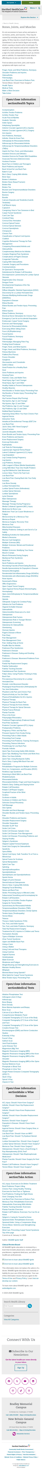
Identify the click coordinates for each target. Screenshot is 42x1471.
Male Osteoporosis (9, 499)
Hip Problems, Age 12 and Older (14, 409)
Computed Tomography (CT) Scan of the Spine (20, 1025)
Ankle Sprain (7, 123)
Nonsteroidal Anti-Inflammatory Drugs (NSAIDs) (20, 573)
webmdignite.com (9, 1288)
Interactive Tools (8, 419)
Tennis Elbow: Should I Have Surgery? (17, 1167)
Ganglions (6, 360)
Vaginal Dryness (8, 954)
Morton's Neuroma (9, 537)
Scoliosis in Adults (9, 797)
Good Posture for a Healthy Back (14, 367)
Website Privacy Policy (30, 1457)
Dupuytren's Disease (10, 300)
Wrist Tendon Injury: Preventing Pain (16, 978)
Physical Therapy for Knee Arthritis (15, 705)
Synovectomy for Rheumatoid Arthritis (16, 906)
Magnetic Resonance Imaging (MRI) (16, 1051)
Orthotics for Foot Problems (12, 604)
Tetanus (5, 918)
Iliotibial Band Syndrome (11, 411)
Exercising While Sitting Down (13, 329)
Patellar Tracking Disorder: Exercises (16, 1207)
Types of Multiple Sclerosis (12, 936)
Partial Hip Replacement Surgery (14, 663)
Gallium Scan (7, 1041)
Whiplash (5, 970)
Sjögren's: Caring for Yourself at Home (16, 1217)
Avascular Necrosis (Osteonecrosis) (16, 159)
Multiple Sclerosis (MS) (11, 542)
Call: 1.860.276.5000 (12, 1415)
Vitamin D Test (7, 1082)
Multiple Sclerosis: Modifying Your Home (17, 550)
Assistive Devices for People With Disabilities (19, 156)
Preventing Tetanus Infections (13, 743)
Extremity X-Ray (8, 1036)
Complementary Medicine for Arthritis (16, 251)
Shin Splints (7, 808)
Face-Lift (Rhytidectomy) (11, 331)
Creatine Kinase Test (10, 1028)
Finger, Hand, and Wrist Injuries (14, 347)
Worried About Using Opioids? (13, 972)
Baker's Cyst (7, 172)
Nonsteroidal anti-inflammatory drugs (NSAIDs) (20, 576)
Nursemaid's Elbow (9, 581)
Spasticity (6, 849)
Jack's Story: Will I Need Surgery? (15, 427)
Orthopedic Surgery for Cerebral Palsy (16, 602)
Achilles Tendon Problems (12, 112)
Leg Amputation (8, 455)
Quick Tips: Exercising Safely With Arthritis (18, 751)
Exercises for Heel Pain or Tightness (16, 1191)
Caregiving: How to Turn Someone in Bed (18, 210)
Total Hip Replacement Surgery (14, 929)
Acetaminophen (8, 110)
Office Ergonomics (9, 584)
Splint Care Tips (8, 864)
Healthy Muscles (8, 388)
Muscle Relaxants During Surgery (15, 555)
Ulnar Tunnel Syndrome (11, 939)
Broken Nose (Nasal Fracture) (13, 182)
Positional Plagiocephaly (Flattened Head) (18, 720)
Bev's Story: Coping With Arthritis (14, 174)
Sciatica (5, 795)
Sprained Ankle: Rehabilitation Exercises (17, 1220)
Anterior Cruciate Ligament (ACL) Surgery (18, 130)
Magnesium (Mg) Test (10, 1048)
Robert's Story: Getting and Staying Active (18, 784)
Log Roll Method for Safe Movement (16, 470)
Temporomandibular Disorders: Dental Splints (19, 911)
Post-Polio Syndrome (10, 723)
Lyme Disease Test (9, 1046)
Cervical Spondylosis (10, 228)
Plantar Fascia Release (11, 710)
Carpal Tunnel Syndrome (11, 213)
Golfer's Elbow (7, 365)
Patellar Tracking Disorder (12, 669)
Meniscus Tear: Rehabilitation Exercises (17, 1202)
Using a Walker (8, 947)
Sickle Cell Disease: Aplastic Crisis (15, 831)
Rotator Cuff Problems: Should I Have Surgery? (20, 1164)
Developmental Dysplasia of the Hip (16, 285)
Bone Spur (6, 177)
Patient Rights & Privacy (14, 1454)
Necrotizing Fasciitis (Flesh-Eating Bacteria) (19, 566)
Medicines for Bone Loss (11, 509)
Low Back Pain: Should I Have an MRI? (17, 1133)
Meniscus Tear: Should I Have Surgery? (17, 1146)
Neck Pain (6, 560)
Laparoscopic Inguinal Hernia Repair (16, 450)
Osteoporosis (7, 615)
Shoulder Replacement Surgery (14, 821)
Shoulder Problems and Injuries (14, 72)
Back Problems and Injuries (12, 166)
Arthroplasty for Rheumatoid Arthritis (16, 141)
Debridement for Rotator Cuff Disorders (17, 272)
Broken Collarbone (9, 179)
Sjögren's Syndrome (10, 841)
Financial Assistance (14, 1452)
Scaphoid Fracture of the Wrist (13, 792)
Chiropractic (7, 231)
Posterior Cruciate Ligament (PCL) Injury (17, 725)
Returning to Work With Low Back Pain (17, 774)
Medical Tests (7, 88)
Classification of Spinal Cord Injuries (16, 236)
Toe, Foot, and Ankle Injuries (13, 924)
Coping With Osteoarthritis (12, 262)
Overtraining (7, 627)
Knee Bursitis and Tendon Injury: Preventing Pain (21, 434)
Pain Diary (6, 635)
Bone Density (7, 1005)
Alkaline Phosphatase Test (12, 994)
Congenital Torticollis (10, 259)
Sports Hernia (7, 877)
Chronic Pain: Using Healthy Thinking (16, 1189)
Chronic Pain (7, 233)
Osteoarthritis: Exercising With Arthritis (16, 1204)
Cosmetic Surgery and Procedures (15, 264)
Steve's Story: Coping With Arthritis (15, 885)
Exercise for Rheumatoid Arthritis (14, 326)
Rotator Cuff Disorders (10, 787)
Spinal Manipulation (10, 862)
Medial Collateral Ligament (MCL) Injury (17, 506)
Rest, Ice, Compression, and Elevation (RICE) (19, 769)
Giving (31, 2)
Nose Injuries (7, 578)
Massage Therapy (9, 501)
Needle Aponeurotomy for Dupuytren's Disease (20, 568)
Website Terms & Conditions (13, 1457)
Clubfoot (5, 239)
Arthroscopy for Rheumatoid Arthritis (16, 143)
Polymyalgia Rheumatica (11, 718)
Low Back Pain (8, 475)
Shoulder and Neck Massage (13, 810)
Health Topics (7, 85)
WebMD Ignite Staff (15, 1240)
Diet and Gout (7, 288)
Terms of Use (7, 1278)
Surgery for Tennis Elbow (11, 903)
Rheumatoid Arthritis (10, 779)
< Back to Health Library (10, 23)
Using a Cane (7, 944)
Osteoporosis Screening (11, 622)
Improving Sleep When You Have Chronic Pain (20, 414)
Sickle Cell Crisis (8, 828)
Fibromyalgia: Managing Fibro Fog (15, 342)
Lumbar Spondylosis (10, 494)
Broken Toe (6, 187)
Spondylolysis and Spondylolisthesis (16, 875)
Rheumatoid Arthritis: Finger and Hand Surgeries (20, 782)
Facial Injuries (7, 334)
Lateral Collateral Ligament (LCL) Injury (17, 452)
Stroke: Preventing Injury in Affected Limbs (18, 893)
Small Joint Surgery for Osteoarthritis (16, 846)
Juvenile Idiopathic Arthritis (12, 432)
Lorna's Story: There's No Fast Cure (16, 473)
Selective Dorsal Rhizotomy (12, 803)
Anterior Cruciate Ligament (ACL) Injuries (18, 128)
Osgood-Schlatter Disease (12, 607)
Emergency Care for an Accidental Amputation (19, 318)
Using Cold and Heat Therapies (14, 949)
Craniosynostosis (9, 267)
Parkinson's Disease (10, 651)
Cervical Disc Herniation (11, 221)
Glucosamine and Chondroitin (13, 362)
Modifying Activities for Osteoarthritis (16, 535)
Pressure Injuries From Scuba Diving (16, 733)
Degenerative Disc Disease (12, 280)
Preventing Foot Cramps (11, 738)
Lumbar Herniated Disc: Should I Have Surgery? (20, 1141)
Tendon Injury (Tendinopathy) (13, 913)
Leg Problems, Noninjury (11, 463)
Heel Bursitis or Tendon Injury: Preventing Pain (20, 391)
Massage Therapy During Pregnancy (16, 504)
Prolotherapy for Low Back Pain (14, 746)
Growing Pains (8, 375)
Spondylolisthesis (9, 872)
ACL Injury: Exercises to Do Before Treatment (19, 1184)
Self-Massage (7, 805)
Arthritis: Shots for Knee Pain (13, 138)
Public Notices (21, 1459)
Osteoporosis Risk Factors (12, 617)
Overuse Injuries (8, 630)
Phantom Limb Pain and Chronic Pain (16, 692)
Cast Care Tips (8, 215)
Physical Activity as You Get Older (15, 694)
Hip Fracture (7, 396)
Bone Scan (6, 1010)
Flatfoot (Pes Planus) (10, 354)
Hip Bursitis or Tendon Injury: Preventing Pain (19, 393)
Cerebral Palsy (8, 218)
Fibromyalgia (7, 78)
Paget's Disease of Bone (11, 633)
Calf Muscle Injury (9, 205)
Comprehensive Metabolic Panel (14, 1015)
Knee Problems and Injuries (12, 437)
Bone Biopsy (7, 1002)
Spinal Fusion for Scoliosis (12, 859)
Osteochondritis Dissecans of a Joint (16, 612)
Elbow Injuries (7, 311)
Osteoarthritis (7, 75)
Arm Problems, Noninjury (11, 136)
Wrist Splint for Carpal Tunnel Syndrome (17, 975)
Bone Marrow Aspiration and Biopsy (16, 1007)
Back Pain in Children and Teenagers (16, 164)
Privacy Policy (21, 1278)
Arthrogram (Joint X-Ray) (11, 997)
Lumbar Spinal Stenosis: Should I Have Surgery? (21, 1144)
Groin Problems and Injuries (13, 372)
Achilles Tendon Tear (10, 115)
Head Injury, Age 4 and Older (13, 383)
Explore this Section (28, 17)
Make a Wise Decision (10, 91)
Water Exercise (8, 960)
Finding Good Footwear (11, 344)
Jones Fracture (8, 429)
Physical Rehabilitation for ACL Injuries (17, 697)
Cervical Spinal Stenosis (11, 226)
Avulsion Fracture (9, 161)
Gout (4, 370)
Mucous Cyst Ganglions (11, 540)
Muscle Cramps (8, 553)
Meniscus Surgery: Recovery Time (15, 522)
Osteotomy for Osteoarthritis (12, 625)
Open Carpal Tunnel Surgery (13, 586)
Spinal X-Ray (7, 1079)
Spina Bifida (7, 851)
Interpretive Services (23, 1434)
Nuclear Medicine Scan (11, 1064)
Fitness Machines (9, 352)
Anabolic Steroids (9, 120)
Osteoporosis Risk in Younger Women (16, 620)
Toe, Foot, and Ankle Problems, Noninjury (18, 926)
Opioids (5, 599)
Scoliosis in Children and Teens (14, 800)
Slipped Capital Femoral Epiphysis (15, 844)
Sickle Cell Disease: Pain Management (17, 833)
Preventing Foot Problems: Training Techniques (20, 741)
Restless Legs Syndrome (11, 772)
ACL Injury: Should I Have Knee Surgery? (18, 1103)
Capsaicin (6, 208)
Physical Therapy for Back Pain (14, 702)
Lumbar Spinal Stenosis (11, 491)
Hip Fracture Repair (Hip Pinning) (15, 398)
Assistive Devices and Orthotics (14, 154)
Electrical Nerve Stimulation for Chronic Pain (19, 316)
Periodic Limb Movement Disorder (15, 684)
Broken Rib (6, 185)
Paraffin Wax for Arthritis (11, 645)
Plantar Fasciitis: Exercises (12, 1209)
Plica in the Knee (8, 715)
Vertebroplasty (7, 957)
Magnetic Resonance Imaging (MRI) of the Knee (20, 1054)
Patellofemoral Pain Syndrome (14, 671)
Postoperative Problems (11, 728)
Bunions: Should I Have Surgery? (15, 1121)
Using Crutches (8, 952)
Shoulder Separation (10, 823)
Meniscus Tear (7, 524)
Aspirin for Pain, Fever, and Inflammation (17, 151)
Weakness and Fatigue (11, 962)
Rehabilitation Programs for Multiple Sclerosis (19, 766)
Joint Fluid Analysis (9, 1043)
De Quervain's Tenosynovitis (13, 269)
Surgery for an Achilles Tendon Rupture (17, 900)
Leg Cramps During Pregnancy (14, 457)
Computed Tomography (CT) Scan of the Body (19, 1018)
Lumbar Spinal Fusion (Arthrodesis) (15, 488)
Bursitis (5, 197)
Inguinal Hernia (8, 416)
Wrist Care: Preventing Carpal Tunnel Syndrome (20, 1230)
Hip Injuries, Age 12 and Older (13, 403)
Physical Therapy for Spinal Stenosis (16, 707)
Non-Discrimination (29, 1454)
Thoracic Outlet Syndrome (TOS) (14, 921)
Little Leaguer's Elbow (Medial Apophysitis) (18, 465)
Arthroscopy (6, 1000)
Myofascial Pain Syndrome (12, 558)
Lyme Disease (7, 496)
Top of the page (8, 1233)
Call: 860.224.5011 (12, 1430)
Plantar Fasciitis (8, 712)
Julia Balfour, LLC (24, 1465)
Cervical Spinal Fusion (11, 223)
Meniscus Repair (8, 519)
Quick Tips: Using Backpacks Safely (16, 759)
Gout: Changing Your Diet (12, 1197)
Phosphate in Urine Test (11, 1069)
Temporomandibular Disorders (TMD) (16, 908)
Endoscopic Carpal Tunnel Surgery (15, 321)
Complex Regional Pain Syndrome (15, 254)
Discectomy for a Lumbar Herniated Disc (17, 293)
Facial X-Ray (7, 1038)
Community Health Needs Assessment (21, 1449)
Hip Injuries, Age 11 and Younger (14, 401)
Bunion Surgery (8, 192)
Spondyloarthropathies (11, 869)
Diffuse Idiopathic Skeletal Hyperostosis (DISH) (20, 290)
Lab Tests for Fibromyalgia (12, 447)
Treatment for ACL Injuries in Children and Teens (20, 931)
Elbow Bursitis (7, 303)
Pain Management (9, 638)
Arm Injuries (6, 133)
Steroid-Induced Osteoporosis (13, 882)
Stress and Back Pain (10, 890)
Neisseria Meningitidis (10, 571)
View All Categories (11, 1319)
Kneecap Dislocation (10, 442)
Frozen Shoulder (8, 357)
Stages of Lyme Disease (11, 880)
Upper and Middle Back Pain (13, 942)
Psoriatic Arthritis (8, 748)
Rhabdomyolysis (8, 777)
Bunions (5, 195)
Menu (33, 8)
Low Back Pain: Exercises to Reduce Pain (18, 80)
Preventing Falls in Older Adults (14, 736)
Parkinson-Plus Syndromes (12, 648)
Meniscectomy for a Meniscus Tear (15, 517)
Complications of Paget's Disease (15, 257)
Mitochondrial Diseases (11, 527)
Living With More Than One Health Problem (19, 468)
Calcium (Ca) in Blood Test (12, 1012)
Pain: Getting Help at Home (12, 643)
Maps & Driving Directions (28, 1415)
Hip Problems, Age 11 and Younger (15, 406)
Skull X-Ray (6, 1077)
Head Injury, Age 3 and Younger (14, 380)
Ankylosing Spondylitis (11, 125)
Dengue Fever (7, 282)
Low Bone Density (9, 483)
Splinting (5, 867)
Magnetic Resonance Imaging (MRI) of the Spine (20, 1061)
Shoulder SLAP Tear (10, 826)
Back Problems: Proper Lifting (13, 1186)
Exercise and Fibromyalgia (12, 324)
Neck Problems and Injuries (12, 563)
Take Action (6, 93)
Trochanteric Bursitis (10, 934)
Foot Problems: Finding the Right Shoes (17, 1194)
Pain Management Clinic (11, 640)
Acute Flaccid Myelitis (10, 118)
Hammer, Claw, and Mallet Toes (14, 378)
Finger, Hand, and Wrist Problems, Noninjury (19, 70)
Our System (11, 2)
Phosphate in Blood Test (11, 1066)
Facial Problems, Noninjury (12, 336)
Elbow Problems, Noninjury (12, 313)
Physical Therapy (9, 700)
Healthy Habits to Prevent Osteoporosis (17, 385)
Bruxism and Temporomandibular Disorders (18, 190)
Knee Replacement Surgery (12, 439)
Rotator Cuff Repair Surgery (12, 790)
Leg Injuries (6, 460)
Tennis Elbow (7, 916)
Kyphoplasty (7, 445)
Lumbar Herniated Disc (11, 486)
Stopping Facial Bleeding (12, 888)
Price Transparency (28, 1452)
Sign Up (20, 1368)
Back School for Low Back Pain (14, 169)
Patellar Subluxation (10, 666)
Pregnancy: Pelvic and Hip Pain (14, 730)
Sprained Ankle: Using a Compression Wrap (19, 1222)
